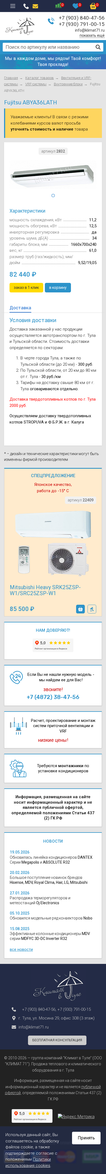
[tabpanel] (53, 174)
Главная (11, 78)
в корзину (80, 609)
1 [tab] (53, 195)
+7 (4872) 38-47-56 (53, 697)
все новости (21, 949)
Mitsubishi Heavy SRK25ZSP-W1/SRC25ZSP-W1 (45, 590)
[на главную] (20, 26)
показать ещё (92, 35)
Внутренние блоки (68, 84)
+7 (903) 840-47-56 (82, 18)
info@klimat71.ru (90, 30)
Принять (86, 1137)
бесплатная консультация (57, 1040)
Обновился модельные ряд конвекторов (51, 918)
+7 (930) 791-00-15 (82, 24)
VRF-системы (35, 84)
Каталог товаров (39, 78)
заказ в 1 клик (92, 609)
